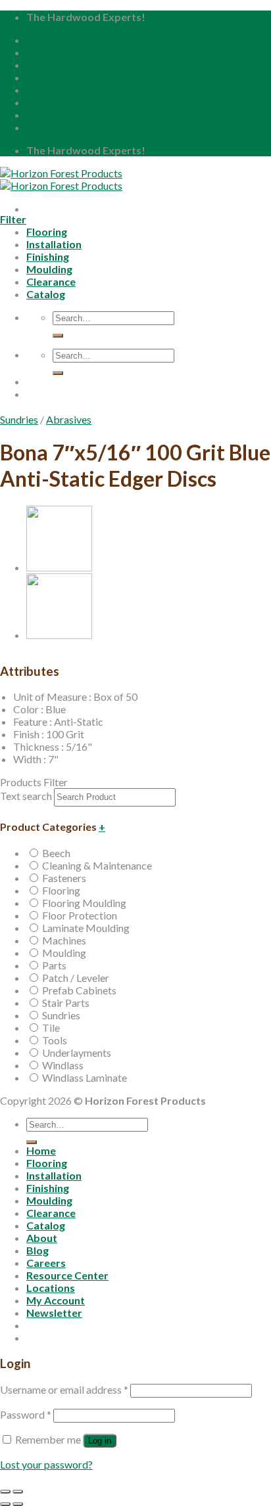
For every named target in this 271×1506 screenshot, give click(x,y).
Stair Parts (65, 1002)
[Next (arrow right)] (17, 1504)
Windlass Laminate (84, 1077)
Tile (51, 1027)
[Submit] (31, 1142)
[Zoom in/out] (17, 1492)
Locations (50, 102)
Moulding (64, 952)
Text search (26, 795)
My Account (55, 114)
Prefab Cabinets (79, 990)
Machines (64, 940)
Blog (37, 64)
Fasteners (64, 878)
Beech (56, 853)
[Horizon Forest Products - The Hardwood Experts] (61, 179)
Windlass (63, 1065)
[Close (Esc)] (5, 1492)
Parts (54, 965)
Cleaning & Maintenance (97, 865)
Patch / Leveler (75, 977)
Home (41, 39)
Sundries (19, 419)
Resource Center (67, 89)
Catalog (45, 1225)
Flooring (61, 890)
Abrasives (68, 419)
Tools (54, 1040)
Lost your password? (46, 1464)
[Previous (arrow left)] (5, 1504)
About (41, 52)
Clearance (51, 1213)
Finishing (47, 1188)
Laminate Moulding (86, 927)
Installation (54, 1175)
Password (25, 1414)
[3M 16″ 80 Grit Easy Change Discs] (59, 567)
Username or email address (64, 1389)
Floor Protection (79, 915)
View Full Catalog (115, 409)
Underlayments (76, 1052)
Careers (46, 77)
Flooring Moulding (84, 903)
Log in (99, 1441)
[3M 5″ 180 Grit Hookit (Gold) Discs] (59, 635)
